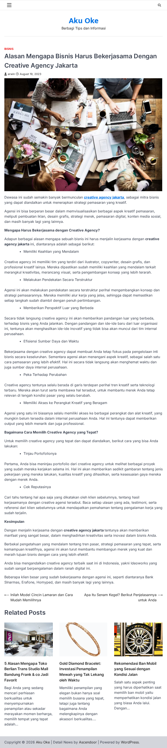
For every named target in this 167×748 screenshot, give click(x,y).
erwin (11, 74)
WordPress (130, 742)
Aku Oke (84, 21)
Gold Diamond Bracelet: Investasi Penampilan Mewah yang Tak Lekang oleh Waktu (81, 671)
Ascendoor (88, 742)
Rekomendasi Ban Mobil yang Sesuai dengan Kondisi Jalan (135, 669)
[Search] (159, 5)
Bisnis (8, 49)
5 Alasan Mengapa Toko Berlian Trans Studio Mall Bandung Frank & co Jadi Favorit (26, 671)
